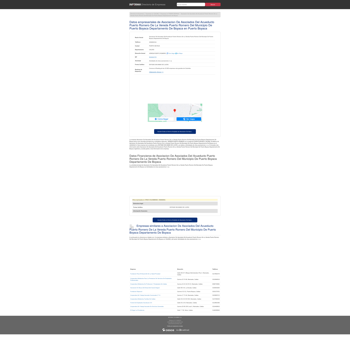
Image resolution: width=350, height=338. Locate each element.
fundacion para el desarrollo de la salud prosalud (145, 274)
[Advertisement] (175, 88)
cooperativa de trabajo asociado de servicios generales (147, 306)
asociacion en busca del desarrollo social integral (145, 287)
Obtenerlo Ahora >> (156, 72)
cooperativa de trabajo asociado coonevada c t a (145, 295)
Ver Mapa (179, 53)
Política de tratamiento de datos (175, 326)
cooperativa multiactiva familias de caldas (142, 299)
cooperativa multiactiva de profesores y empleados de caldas (148, 284)
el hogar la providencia (137, 310)
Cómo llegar (171, 53)
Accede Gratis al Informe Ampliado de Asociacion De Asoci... (175, 131)
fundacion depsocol (136, 291)
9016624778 (152, 57)
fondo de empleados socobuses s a (141, 302)
